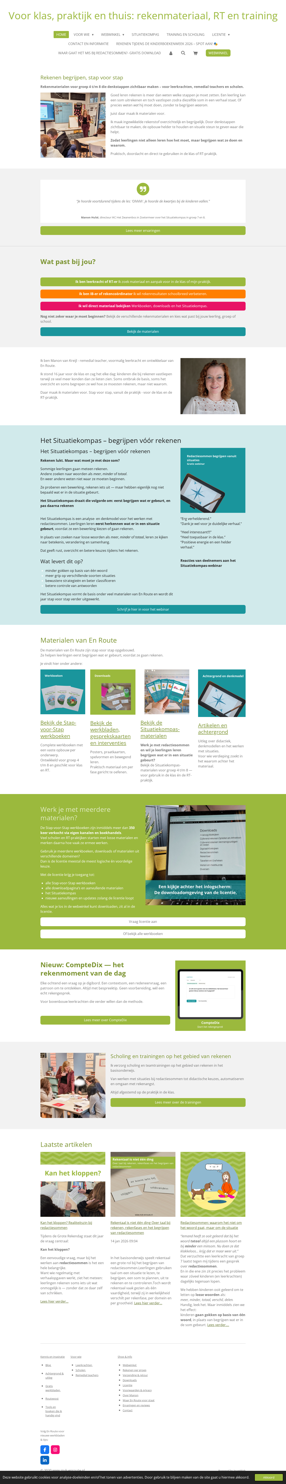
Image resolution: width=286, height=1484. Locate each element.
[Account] (171, 53)
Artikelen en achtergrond (213, 728)
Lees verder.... (218, 1325)
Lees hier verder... (54, 1301)
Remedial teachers (87, 1375)
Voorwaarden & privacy (137, 1390)
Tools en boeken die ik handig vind (53, 1411)
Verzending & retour (135, 1375)
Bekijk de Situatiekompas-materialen (160, 729)
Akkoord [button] (268, 1477)
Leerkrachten (84, 1365)
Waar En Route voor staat (139, 1400)
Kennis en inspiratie (52, 1357)
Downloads (130, 1380)
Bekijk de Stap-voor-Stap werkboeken (58, 729)
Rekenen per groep (134, 1370)
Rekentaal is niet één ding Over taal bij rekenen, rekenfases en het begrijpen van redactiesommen (140, 1227)
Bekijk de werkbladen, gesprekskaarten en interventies (110, 732)
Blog (48, 1365)
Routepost (52, 1398)
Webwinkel (130, 1365)
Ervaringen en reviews (136, 1405)
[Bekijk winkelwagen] (195, 53)
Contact (128, 1410)
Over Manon (130, 1395)
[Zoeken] (183, 52)
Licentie (127, 1385)
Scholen (81, 1370)
